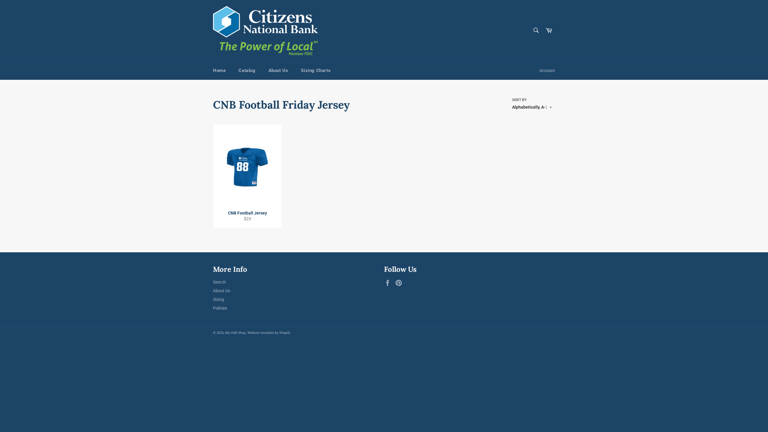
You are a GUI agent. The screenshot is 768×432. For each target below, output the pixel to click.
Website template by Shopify (269, 333)
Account (547, 70)
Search (219, 282)
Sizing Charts (316, 70)
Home (219, 70)
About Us (278, 70)
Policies (220, 308)
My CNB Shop (235, 333)
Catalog (246, 70)
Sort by (519, 100)
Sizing (218, 299)
